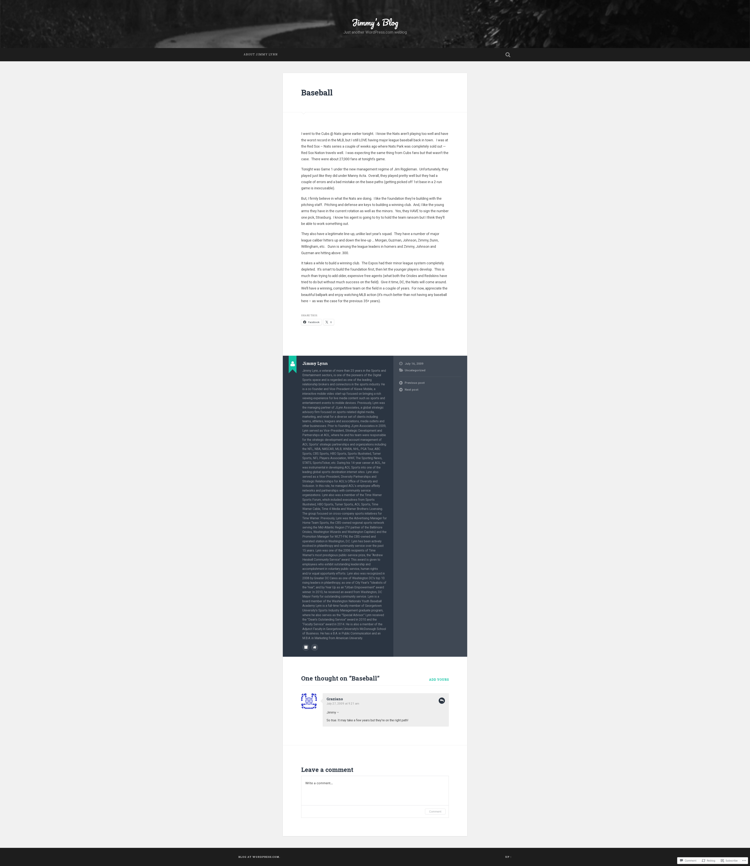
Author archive (305, 647)
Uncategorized (415, 370)
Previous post (415, 383)
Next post (411, 389)
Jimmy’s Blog (375, 22)
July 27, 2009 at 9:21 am (343, 703)
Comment (435, 811)
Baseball (317, 92)
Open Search (508, 54)
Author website (314, 647)
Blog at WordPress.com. (259, 856)
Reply (442, 701)
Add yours (439, 679)
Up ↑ (508, 856)
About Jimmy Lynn (261, 54)
